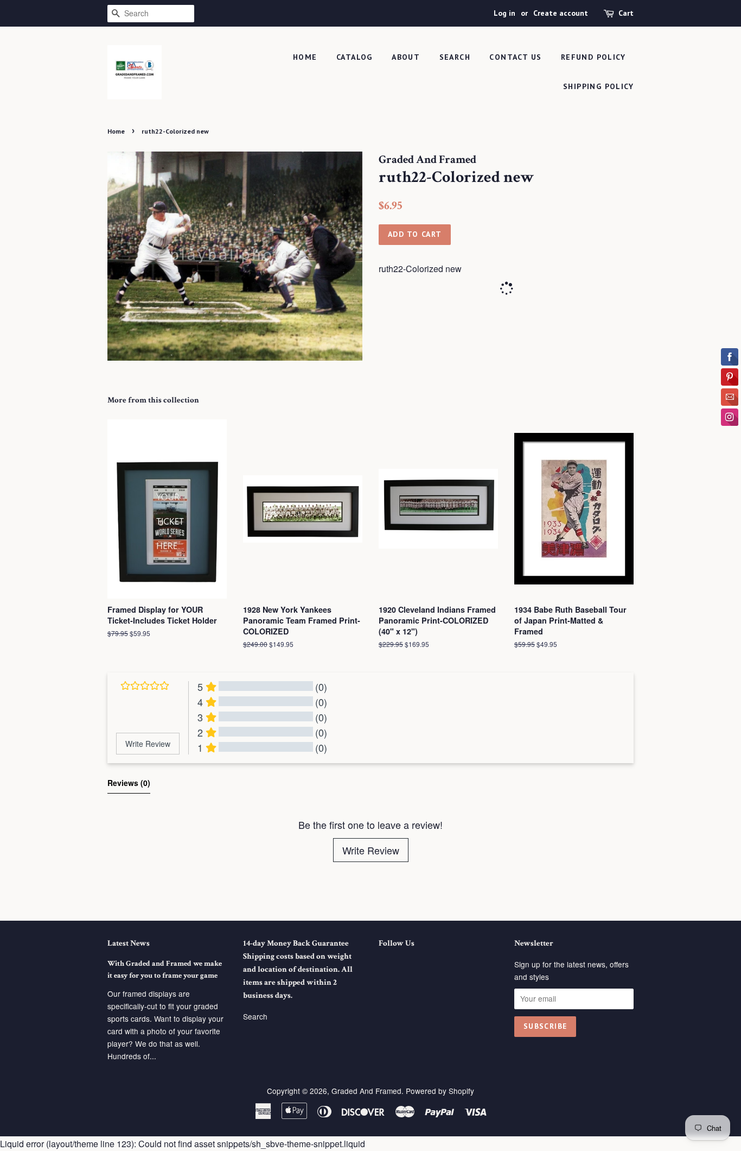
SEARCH (454, 57)
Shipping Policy (598, 86)
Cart (626, 13)
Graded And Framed (366, 1090)
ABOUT (406, 57)
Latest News (128, 943)
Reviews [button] (128, 782)
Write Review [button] (147, 743)
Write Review (370, 850)
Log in (504, 13)
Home (305, 57)
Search (255, 1016)
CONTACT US (515, 57)
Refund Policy (593, 57)
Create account (560, 13)
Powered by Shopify (440, 1090)
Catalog (354, 57)
